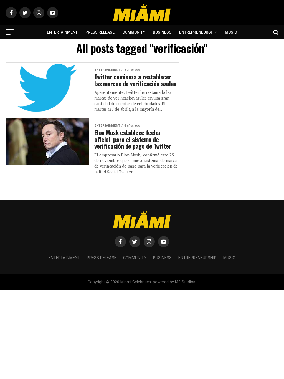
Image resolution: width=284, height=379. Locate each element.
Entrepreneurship (198, 32)
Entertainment (62, 32)
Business (162, 32)
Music (231, 32)
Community (133, 32)
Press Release (100, 32)
